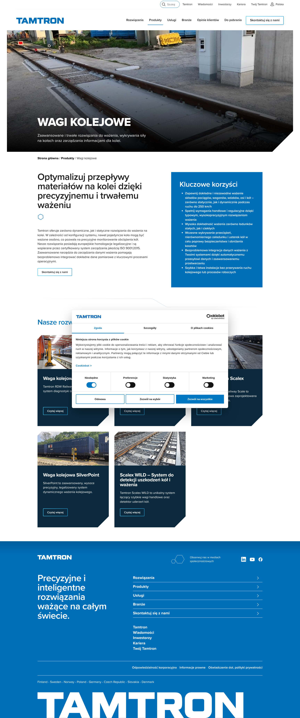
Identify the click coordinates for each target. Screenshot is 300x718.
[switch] (130, 385)
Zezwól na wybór (150, 399)
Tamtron (187, 4)
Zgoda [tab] (98, 328)
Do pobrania (233, 20)
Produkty (155, 20)
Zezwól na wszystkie (200, 399)
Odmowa (100, 399)
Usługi (171, 20)
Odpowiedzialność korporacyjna (154, 667)
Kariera (241, 4)
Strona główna (48, 158)
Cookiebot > (84, 365)
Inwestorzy (224, 4)
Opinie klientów (208, 20)
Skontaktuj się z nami (265, 20)
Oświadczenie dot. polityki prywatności (235, 667)
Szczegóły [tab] (150, 328)
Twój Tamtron (259, 4)
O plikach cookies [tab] (202, 328)
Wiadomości (205, 4)
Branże (186, 20)
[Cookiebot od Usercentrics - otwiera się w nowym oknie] (209, 316)
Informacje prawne (193, 667)
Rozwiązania (135, 20)
